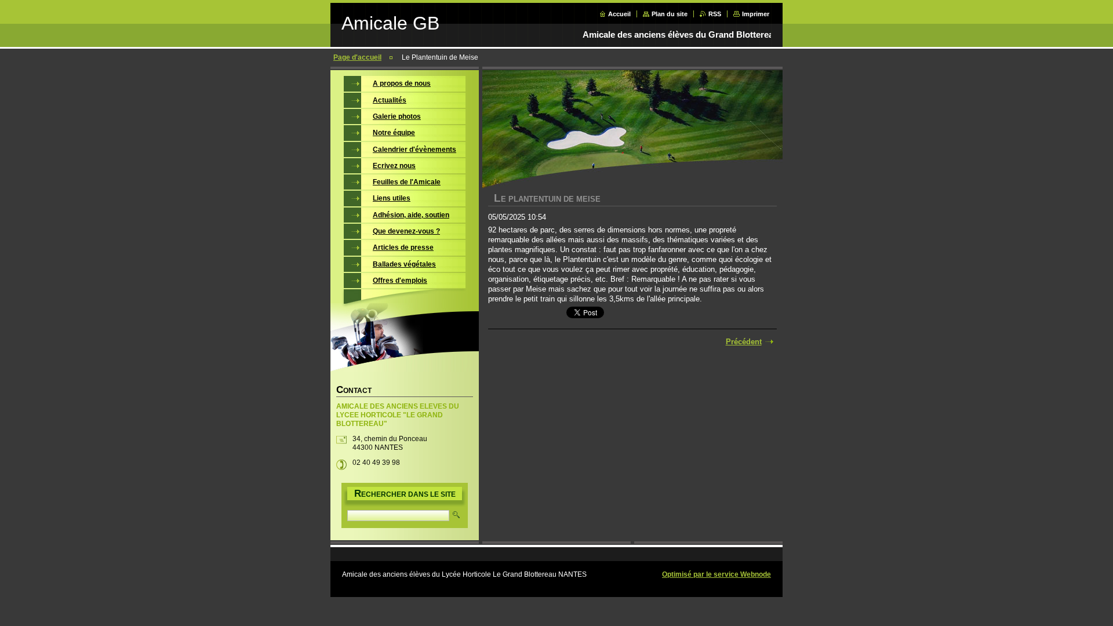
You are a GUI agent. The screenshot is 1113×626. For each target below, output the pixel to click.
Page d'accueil (357, 57)
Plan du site (670, 13)
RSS (714, 13)
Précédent (744, 341)
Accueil (619, 13)
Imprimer (755, 13)
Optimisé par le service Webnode (716, 574)
